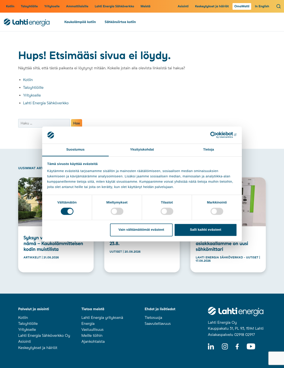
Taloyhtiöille (33, 87)
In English (262, 6)
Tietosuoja (153, 318)
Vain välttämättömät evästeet (141, 230)
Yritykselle (51, 6)
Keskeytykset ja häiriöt (212, 6)
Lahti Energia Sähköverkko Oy (44, 335)
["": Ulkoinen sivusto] (217, 135)
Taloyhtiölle (29, 6)
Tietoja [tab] (208, 149)
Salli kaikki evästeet (205, 230)
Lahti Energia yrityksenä (102, 318)
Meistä (145, 6)
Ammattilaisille (77, 6)
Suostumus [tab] (75, 149)
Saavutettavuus (158, 324)
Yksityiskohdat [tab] (142, 149)
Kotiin (10, 6)
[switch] (117, 211)
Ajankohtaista (93, 341)
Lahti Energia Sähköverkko (114, 6)
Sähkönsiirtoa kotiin (120, 22)
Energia (88, 324)
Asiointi (183, 6)
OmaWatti (241, 6)
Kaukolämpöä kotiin (80, 22)
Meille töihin (92, 335)
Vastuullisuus (92, 329)
